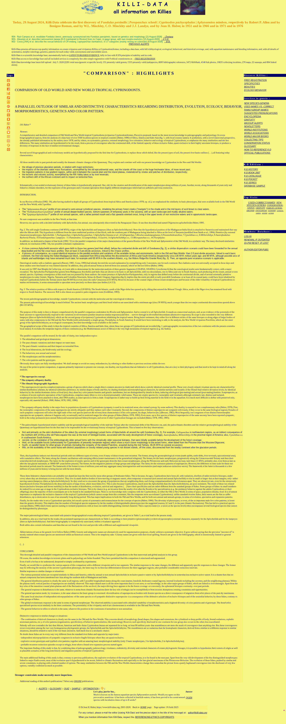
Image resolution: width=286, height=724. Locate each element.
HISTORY (264, 213)
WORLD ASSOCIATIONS (256, 133)
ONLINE (78, 681)
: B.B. (167, 41)
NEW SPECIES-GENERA (256, 103)
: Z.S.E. (165, 39)
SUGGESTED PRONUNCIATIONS (261, 113)
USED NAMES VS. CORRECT (259, 106)
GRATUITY (249, 120)
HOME (143, 707)
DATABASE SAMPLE (254, 186)
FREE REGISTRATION (145, 58)
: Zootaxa (168, 36)
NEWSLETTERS (252, 126)
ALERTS (43, 688)
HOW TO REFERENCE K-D (257, 149)
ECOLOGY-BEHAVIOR (255, 90)
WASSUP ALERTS (253, 123)
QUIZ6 (189, 698)
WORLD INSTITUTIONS (256, 130)
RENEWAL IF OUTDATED (257, 240)
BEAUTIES (249, 87)
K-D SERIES (250, 182)
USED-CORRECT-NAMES (261, 202)
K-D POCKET (250, 179)
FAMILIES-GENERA (274, 208)
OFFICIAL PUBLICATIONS (257, 153)
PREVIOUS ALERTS (139, 44)
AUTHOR (271, 213)
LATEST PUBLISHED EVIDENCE (84, 55)
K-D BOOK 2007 (252, 172)
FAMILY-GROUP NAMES (256, 110)
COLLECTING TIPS (253, 139)
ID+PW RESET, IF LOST (256, 243)
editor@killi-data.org (197, 712)
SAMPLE (76, 688)
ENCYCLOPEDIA (252, 116)
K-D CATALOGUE (252, 176)
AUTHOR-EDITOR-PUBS (256, 249)
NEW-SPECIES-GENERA (264, 204)
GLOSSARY (250, 146)
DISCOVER (250, 211)
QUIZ (66, 688)
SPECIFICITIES (252, 83)
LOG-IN (247, 236)
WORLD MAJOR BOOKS (256, 136)
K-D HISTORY (251, 169)
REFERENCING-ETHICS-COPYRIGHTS (154, 717)
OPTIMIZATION (90, 688)
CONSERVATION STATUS (257, 143)
